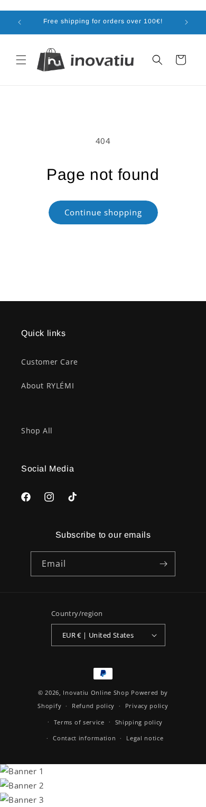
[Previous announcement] (19, 22)
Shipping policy (139, 722)
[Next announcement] (186, 22)
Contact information (84, 738)
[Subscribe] (163, 563)
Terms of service (79, 722)
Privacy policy (146, 706)
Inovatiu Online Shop (96, 692)
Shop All (37, 430)
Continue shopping (103, 212)
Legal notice (144, 738)
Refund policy (93, 706)
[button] (21, 59)
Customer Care (49, 362)
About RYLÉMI (47, 385)
